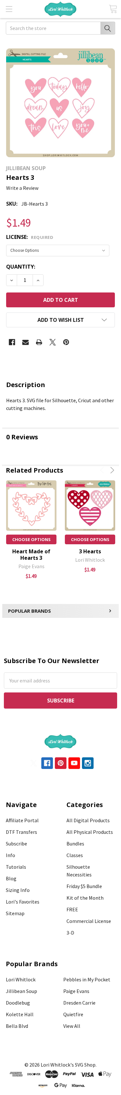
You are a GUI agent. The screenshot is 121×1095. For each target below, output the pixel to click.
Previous (103, 470)
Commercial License (88, 921)
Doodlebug (18, 1002)
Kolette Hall (20, 1014)
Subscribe (16, 843)
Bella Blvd (17, 1026)
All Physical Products (89, 832)
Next (111, 470)
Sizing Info (18, 890)
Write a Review (22, 188)
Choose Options (31, 539)
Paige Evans (76, 991)
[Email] (25, 342)
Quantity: (20, 266)
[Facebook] (12, 342)
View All (71, 1026)
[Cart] (113, 9)
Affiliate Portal (22, 820)
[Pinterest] (66, 342)
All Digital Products (88, 820)
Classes (74, 855)
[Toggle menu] (9, 9)
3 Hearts (90, 551)
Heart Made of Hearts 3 (31, 554)
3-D (70, 932)
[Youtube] (74, 763)
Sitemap (15, 913)
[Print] (39, 342)
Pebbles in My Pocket (86, 979)
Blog (11, 878)
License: (29, 236)
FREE (72, 909)
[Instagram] (88, 763)
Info (10, 855)
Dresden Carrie (79, 1002)
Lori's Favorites (22, 901)
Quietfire (73, 1014)
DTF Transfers (21, 832)
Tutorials (16, 867)
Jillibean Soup (21, 991)
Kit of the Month (85, 898)
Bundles (75, 843)
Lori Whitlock (20, 979)
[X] (52, 342)
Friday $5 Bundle (84, 886)
